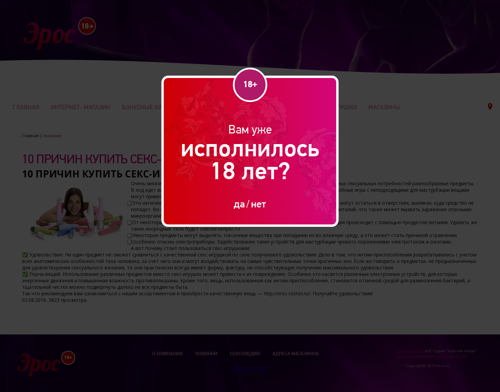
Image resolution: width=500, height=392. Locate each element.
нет (258, 204)
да (239, 204)
